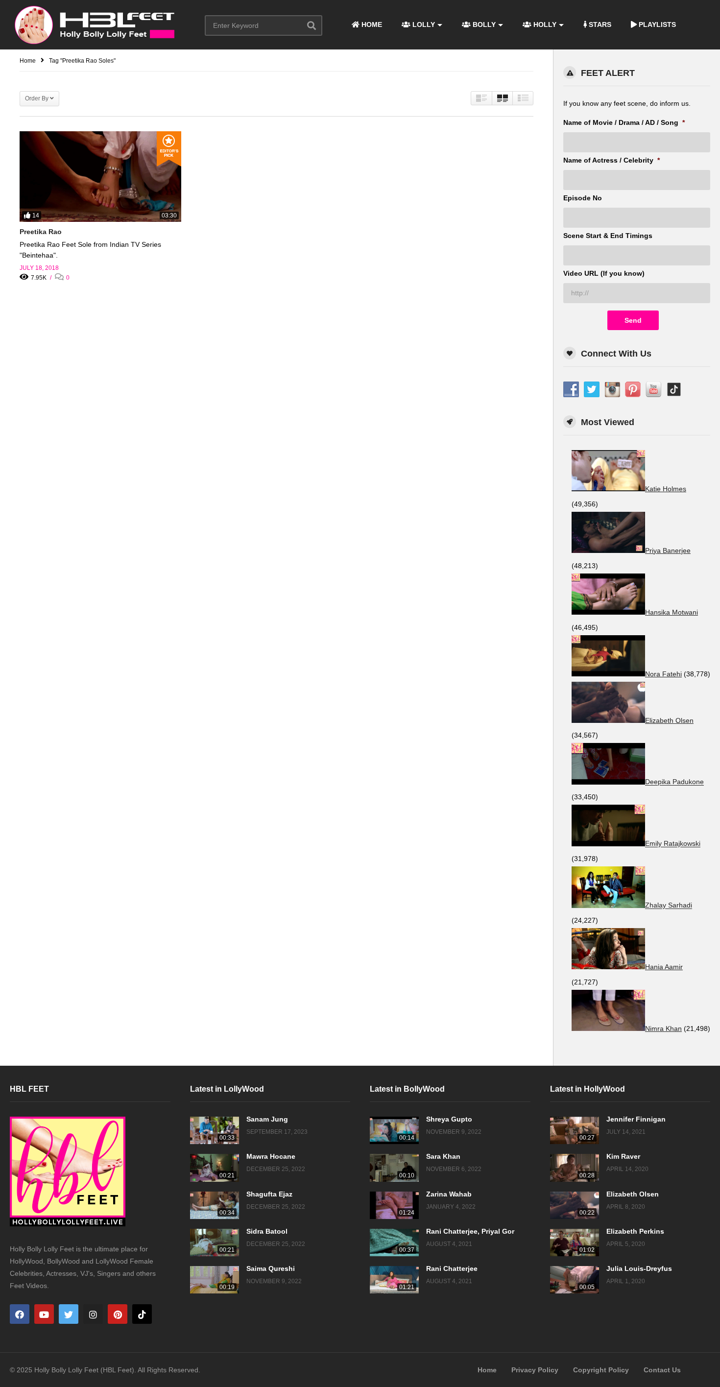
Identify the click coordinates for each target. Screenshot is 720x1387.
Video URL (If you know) (604, 273)
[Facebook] (19, 1314)
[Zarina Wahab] (394, 1205)
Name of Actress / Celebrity (611, 160)
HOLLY (543, 24)
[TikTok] (142, 1314)
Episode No (582, 198)
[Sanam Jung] (214, 1130)
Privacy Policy (534, 1370)
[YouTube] (44, 1314)
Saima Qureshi (270, 1268)
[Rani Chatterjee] (394, 1279)
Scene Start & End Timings (607, 235)
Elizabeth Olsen (632, 1194)
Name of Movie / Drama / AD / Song (624, 122)
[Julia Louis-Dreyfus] (574, 1279)
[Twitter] (68, 1314)
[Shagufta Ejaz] (214, 1205)
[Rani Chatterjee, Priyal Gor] (394, 1242)
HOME (371, 24)
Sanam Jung (267, 1119)
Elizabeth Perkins (635, 1231)
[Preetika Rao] (100, 176)
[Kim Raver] (574, 1167)
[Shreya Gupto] (394, 1130)
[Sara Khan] (394, 1167)
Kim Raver (623, 1156)
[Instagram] (93, 1314)
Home (487, 1370)
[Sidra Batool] (214, 1242)
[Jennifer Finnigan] (574, 1130)
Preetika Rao (41, 232)
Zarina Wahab (449, 1194)
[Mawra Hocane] (214, 1167)
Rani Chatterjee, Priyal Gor (470, 1231)
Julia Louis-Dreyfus (639, 1268)
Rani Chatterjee (452, 1268)
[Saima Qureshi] (214, 1279)
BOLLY (483, 24)
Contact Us (662, 1370)
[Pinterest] (117, 1314)
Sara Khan (443, 1156)
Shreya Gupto (449, 1119)
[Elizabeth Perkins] (574, 1242)
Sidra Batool (267, 1231)
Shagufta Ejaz (269, 1194)
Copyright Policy (601, 1370)
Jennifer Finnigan (636, 1119)
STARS (599, 24)
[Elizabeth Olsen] (574, 1205)
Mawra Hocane (270, 1156)
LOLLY (422, 24)
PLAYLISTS (656, 24)
